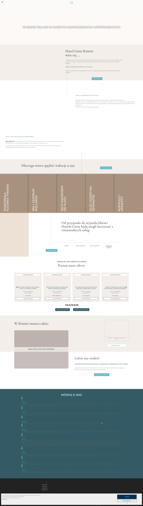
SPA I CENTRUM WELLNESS (35, 200)
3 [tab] (69, 305)
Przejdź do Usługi (51, 250)
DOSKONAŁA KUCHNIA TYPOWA (6, 197)
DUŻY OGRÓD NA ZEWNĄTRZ (92, 198)
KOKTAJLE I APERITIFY (121, 203)
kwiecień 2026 (44, 484)
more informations (28, 298)
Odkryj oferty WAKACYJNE (81, 309)
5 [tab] (72, 305)
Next (127, 287)
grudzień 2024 (44, 488)
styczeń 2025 (44, 486)
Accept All (127, 496)
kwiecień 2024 (44, 489)
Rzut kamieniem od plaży (63, 198)
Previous (15, 287)
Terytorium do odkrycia (101, 374)
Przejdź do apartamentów (34, 111)
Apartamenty (34, 106)
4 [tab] (71, 305)
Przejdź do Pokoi (109, 136)
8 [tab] (77, 305)
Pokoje (109, 132)
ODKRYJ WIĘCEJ (97, 78)
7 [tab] (76, 305)
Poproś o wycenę (106, 168)
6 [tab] (74, 305)
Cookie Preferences (127, 500)
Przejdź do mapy (115, 345)
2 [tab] (67, 305)
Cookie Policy (4, 499)
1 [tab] (66, 305)
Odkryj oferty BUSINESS (62, 309)
